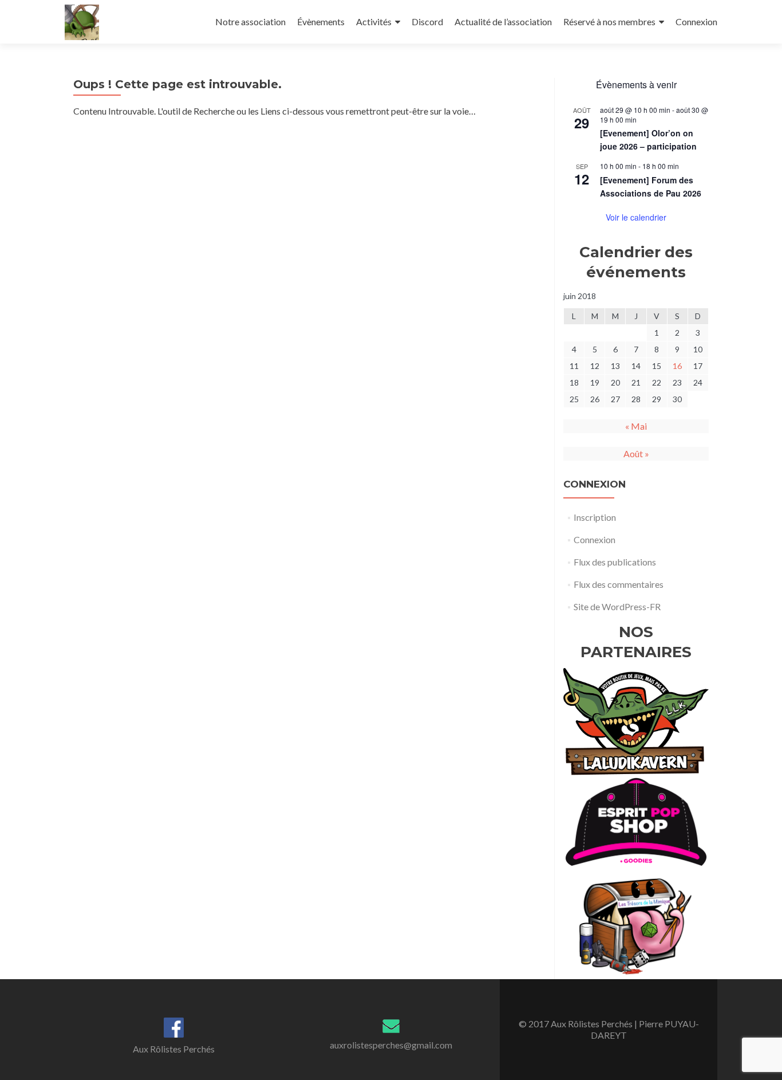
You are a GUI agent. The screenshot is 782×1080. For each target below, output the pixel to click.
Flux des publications (615, 561)
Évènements (321, 21)
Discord (427, 21)
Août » (636, 453)
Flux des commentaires (618, 584)
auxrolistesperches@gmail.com (391, 1044)
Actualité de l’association (503, 21)
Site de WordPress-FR (617, 606)
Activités (374, 21)
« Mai (636, 426)
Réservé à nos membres (609, 21)
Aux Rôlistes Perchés (174, 1048)
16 (677, 366)
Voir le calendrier (636, 217)
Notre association (250, 21)
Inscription (595, 517)
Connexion (696, 21)
